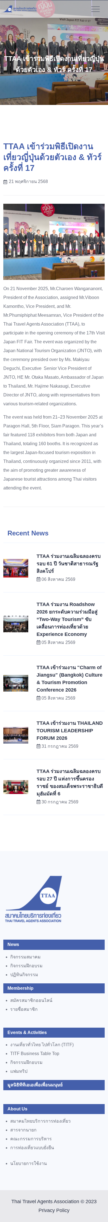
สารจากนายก (23, 1130)
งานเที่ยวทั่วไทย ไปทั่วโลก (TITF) (42, 1044)
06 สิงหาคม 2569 (58, 579)
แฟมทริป (18, 1071)
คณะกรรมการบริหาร (31, 1138)
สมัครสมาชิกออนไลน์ (31, 1000)
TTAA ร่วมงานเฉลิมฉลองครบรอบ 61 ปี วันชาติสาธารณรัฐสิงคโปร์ (69, 563)
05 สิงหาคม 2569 (58, 642)
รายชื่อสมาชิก (24, 1009)
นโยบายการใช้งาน (28, 1163)
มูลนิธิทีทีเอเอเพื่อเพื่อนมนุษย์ (35, 1084)
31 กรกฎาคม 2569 (60, 746)
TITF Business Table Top (34, 1053)
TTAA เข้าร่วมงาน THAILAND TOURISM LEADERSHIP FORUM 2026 (70, 730)
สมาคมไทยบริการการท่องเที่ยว (40, 1121)
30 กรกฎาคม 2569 (60, 802)
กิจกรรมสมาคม (25, 957)
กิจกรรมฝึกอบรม (26, 965)
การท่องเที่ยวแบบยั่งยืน (32, 1147)
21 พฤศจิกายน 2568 (28, 181)
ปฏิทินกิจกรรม (24, 974)
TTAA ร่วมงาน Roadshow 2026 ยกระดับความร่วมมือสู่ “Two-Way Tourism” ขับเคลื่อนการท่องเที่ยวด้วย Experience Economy (67, 619)
